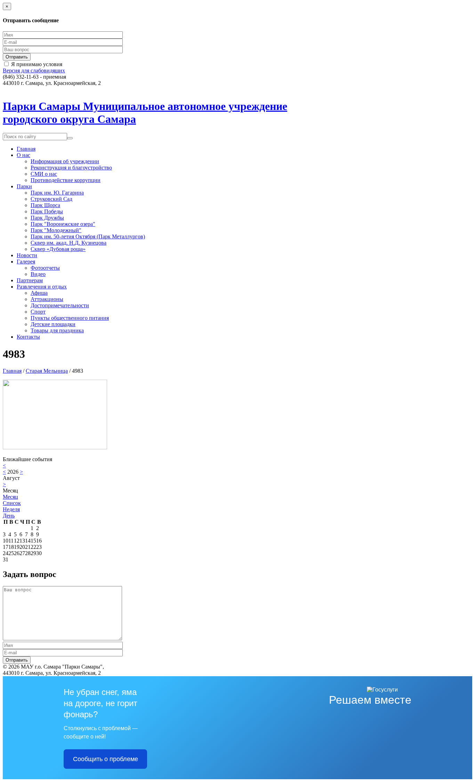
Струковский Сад (51, 199)
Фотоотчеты (45, 268)
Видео (38, 274)
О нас (23, 155)
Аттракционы (47, 299)
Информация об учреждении (65, 161)
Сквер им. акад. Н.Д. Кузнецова (68, 243)
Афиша (39, 293)
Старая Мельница (47, 371)
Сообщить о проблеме (105, 759)
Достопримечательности (60, 305)
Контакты (28, 337)
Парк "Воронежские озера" (63, 224)
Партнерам (30, 280)
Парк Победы (47, 211)
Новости (27, 255)
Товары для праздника (57, 330)
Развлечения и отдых (42, 287)
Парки (24, 186)
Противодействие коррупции (65, 180)
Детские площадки (53, 324)
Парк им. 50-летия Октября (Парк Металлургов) (88, 236)
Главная (26, 149)
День (9, 516)
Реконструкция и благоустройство (71, 168)
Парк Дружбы (47, 218)
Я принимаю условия (36, 64)
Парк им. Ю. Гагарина (57, 193)
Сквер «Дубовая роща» (58, 249)
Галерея (26, 261)
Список (12, 503)
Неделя (11, 509)
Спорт (38, 312)
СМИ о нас (44, 174)
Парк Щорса (45, 205)
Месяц (10, 497)
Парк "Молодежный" (56, 230)
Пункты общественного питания (70, 318)
